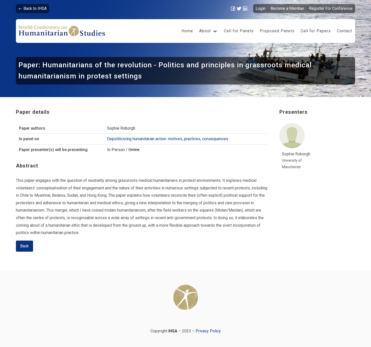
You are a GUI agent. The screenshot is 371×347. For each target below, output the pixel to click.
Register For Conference (331, 8)
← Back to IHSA (32, 8)
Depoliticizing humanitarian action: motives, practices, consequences (167, 138)
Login (261, 8)
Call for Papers (316, 30)
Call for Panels (239, 30)
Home (187, 30)
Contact (344, 30)
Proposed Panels (277, 30)
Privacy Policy (208, 331)
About (205, 30)
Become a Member (287, 8)
